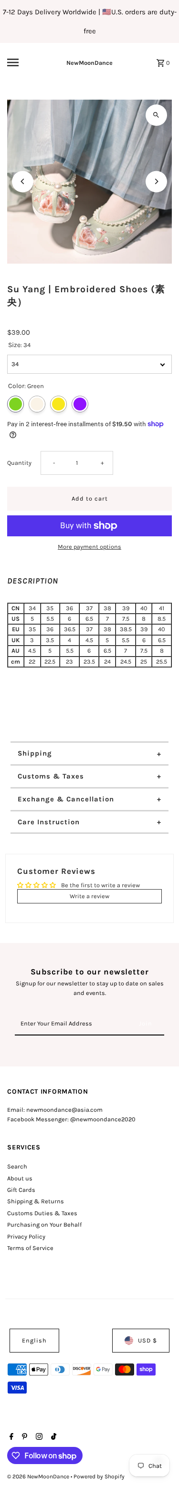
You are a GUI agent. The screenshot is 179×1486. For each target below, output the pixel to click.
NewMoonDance (89, 62)
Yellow (58, 404)
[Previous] (22, 181)
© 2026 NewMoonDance (39, 1476)
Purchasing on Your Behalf (44, 1224)
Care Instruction (49, 822)
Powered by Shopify (99, 1476)
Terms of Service (30, 1247)
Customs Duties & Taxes (42, 1213)
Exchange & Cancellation (66, 799)
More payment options (89, 546)
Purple (80, 404)
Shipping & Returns (35, 1201)
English (34, 1340)
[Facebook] (10, 1437)
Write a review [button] (89, 896)
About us (19, 1178)
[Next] (156, 181)
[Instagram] (37, 1437)
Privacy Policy (26, 1236)
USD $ (147, 1340)
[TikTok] (52, 1437)
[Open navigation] (21, 62)
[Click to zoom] (156, 115)
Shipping (35, 753)
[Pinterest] (23, 1437)
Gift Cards (21, 1189)
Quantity (19, 462)
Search (17, 1166)
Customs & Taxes (51, 776)
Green (15, 404)
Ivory (37, 404)
